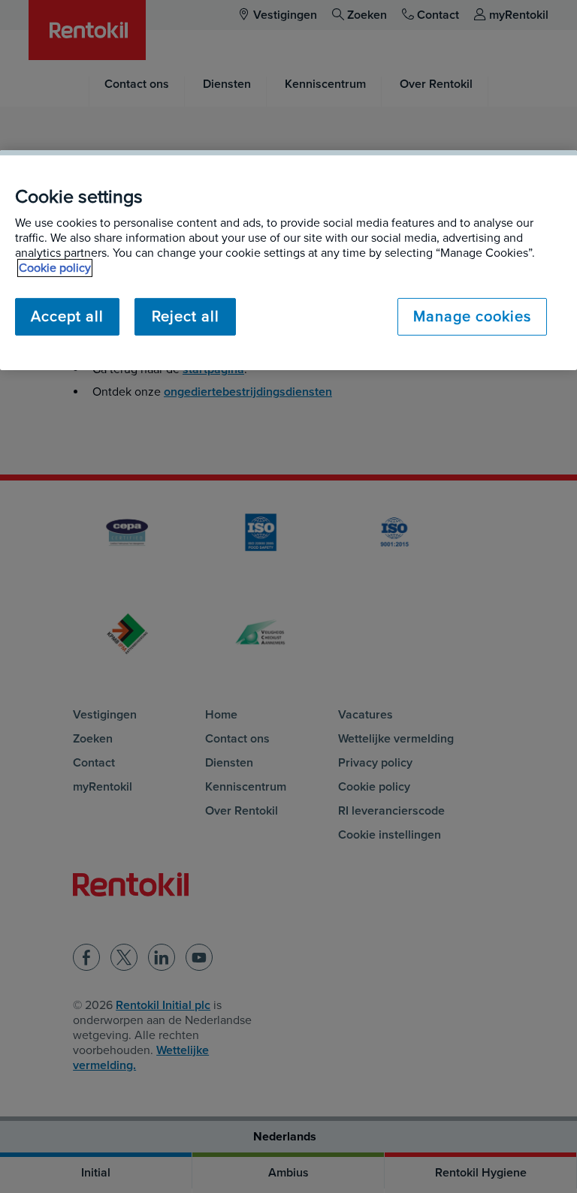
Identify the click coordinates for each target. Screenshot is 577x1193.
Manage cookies (472, 317)
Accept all (67, 317)
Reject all (185, 317)
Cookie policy (55, 268)
